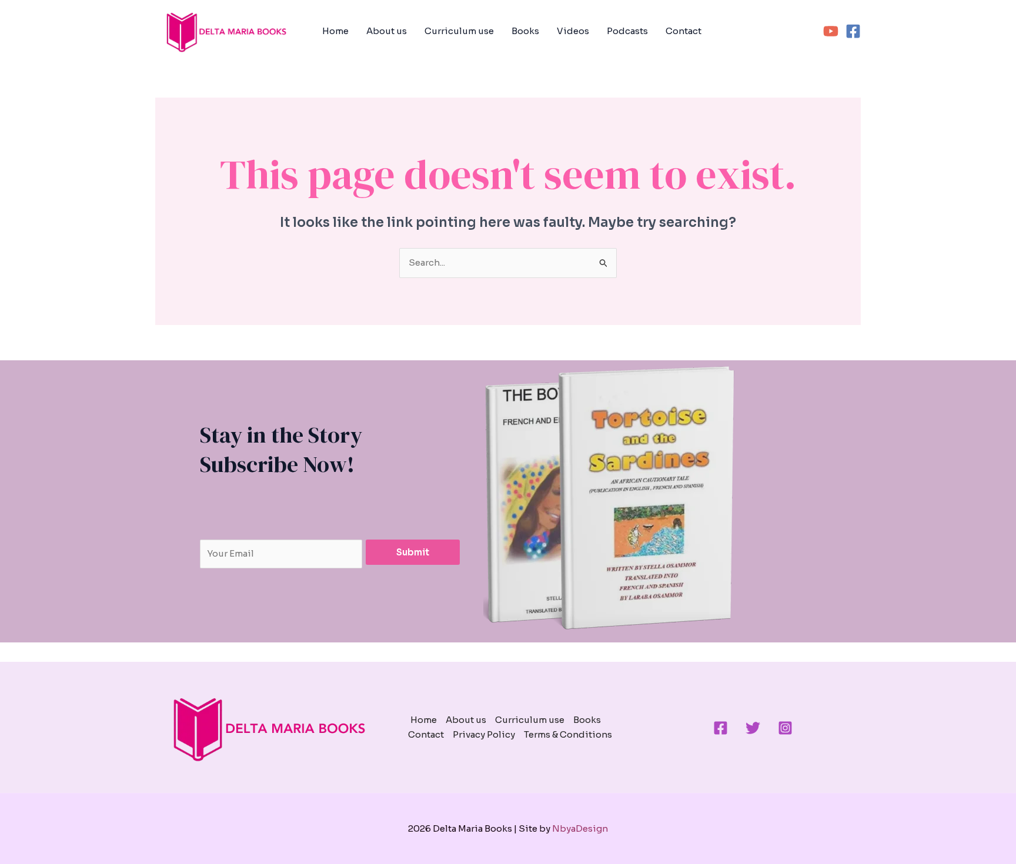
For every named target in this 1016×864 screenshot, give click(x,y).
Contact (683, 30)
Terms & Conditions (568, 734)
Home (335, 30)
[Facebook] (853, 31)
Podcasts (627, 30)
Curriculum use (459, 30)
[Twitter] (753, 728)
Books (525, 30)
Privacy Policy (484, 734)
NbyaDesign (580, 828)
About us (386, 30)
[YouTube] (830, 31)
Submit (412, 552)
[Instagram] (785, 728)
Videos (573, 30)
